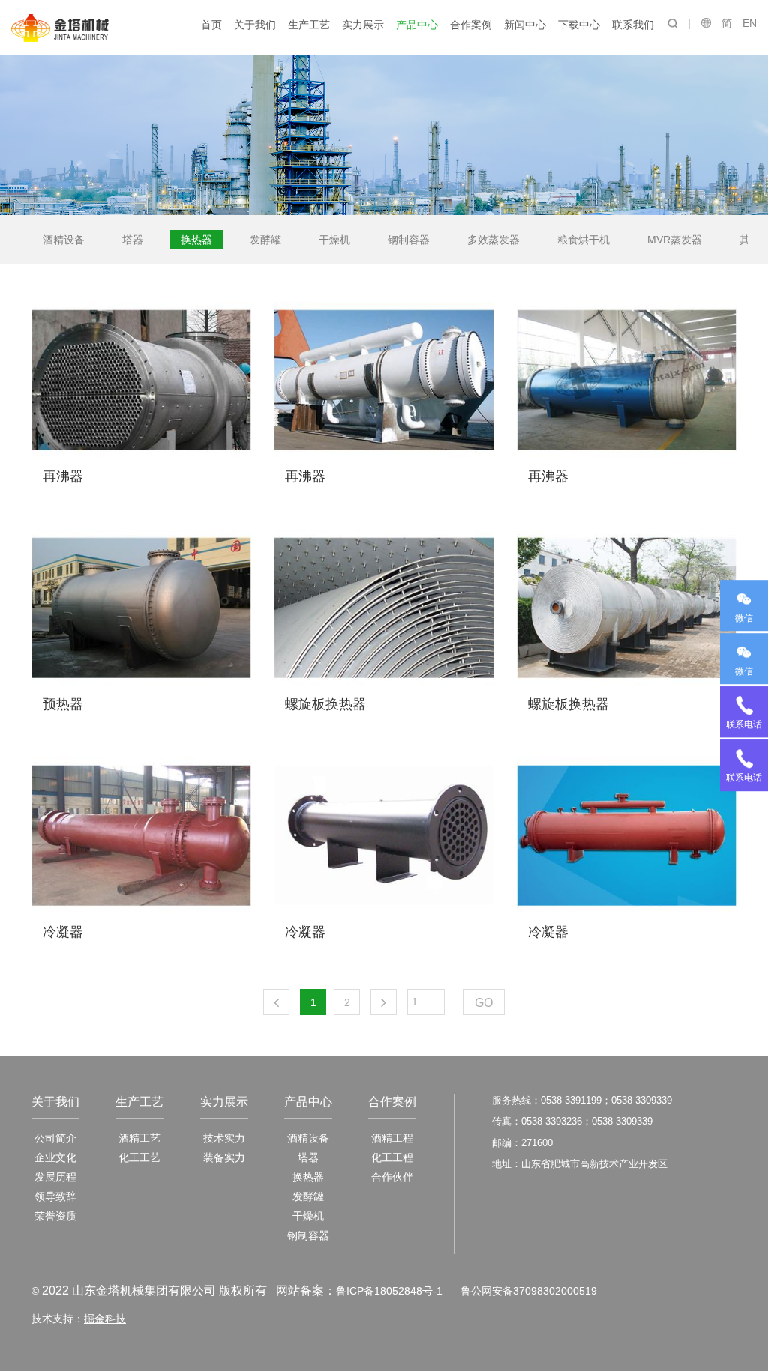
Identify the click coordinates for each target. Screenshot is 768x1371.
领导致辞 (55, 1196)
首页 (211, 25)
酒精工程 (392, 1138)
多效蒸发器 (493, 240)
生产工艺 (309, 25)
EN (749, 23)
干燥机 (334, 240)
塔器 (132, 240)
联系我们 (633, 25)
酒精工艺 (139, 1138)
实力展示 (363, 25)
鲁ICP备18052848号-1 (389, 1291)
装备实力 (224, 1157)
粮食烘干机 (583, 240)
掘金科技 (105, 1319)
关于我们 (255, 25)
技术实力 (224, 1138)
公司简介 (55, 1138)
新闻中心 (525, 25)
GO (484, 1002)
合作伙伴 (392, 1177)
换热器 (196, 240)
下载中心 (579, 25)
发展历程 (55, 1177)
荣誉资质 (55, 1216)
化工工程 (392, 1157)
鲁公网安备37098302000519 (528, 1291)
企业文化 (55, 1157)
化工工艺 (139, 1157)
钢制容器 (409, 240)
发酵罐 (265, 240)
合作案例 (471, 25)
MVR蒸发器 (674, 240)
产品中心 (417, 25)
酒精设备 (64, 240)
